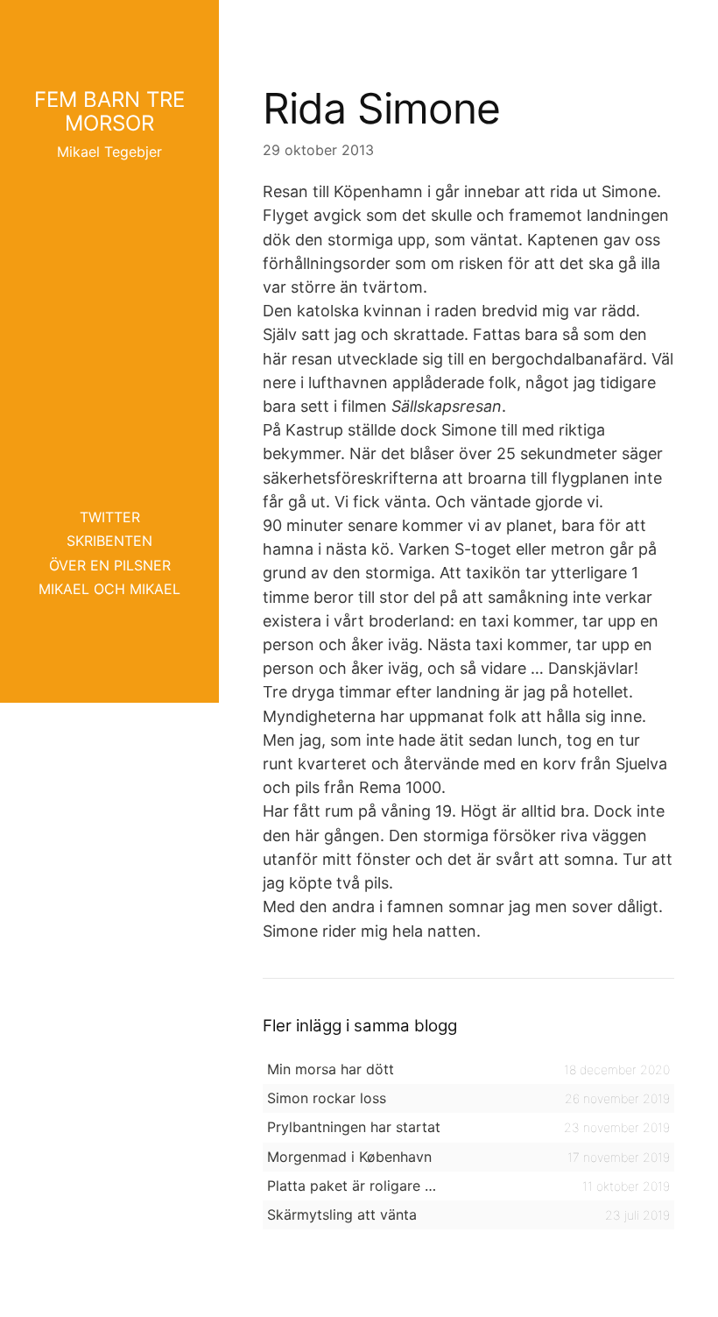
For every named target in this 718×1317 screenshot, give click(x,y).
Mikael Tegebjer (109, 151)
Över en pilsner (110, 565)
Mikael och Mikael (109, 589)
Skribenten (109, 540)
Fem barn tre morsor (109, 111)
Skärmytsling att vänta (342, 1214)
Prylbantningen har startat (353, 1127)
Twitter (110, 517)
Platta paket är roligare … (351, 1185)
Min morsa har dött (330, 1069)
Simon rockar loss (326, 1098)
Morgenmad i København (349, 1156)
